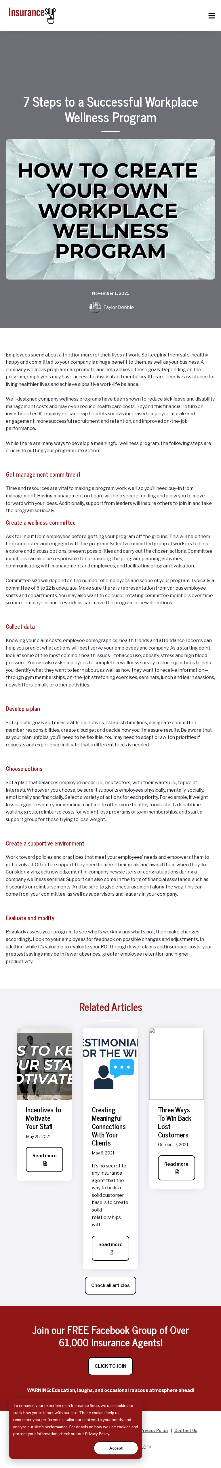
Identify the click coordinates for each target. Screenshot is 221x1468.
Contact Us (185, 1430)
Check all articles (110, 1285)
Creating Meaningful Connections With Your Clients (109, 1126)
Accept (116, 1448)
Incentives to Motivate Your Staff (43, 1118)
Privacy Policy (154, 1430)
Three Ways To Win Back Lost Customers (174, 1122)
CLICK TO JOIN (110, 1366)
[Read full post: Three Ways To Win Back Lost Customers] (176, 1063)
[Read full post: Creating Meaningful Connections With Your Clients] (110, 1063)
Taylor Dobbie (118, 307)
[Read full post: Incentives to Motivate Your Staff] (44, 1063)
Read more (45, 1155)
